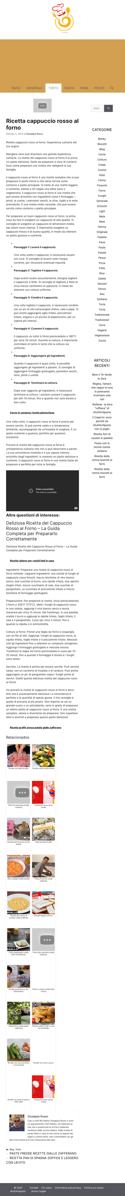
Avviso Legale (38, 1191)
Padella (102, 237)
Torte (53, 88)
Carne (102, 154)
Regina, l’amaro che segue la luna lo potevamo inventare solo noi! (102, 391)
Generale (34, 88)
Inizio (16, 88)
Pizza (102, 263)
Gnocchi (102, 206)
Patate (102, 252)
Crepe (102, 164)
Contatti (34, 1187)
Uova (102, 325)
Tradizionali (102, 319)
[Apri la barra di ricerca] (112, 88)
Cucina (102, 169)
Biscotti (102, 144)
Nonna (102, 226)
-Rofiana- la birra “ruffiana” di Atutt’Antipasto (101, 408)
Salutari (102, 283)
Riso (102, 273)
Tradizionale (102, 314)
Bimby (102, 138)
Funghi (102, 195)
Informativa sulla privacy (68, 1187)
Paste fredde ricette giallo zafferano (43, 1153)
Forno (102, 190)
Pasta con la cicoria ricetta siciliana (102, 447)
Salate (102, 278)
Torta (102, 304)
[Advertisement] (62, 60)
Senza (102, 288)
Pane (84, 88)
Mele (102, 221)
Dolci (102, 175)
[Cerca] (108, 108)
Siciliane (102, 299)
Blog (12, 1149)
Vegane (102, 330)
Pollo (102, 268)
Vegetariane (102, 335)
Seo (102, 294)
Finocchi (102, 185)
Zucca (102, 340)
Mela (102, 216)
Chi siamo (46, 1187)
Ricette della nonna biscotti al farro (102, 460)
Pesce (99, 88)
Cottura (102, 159)
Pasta (69, 88)
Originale (102, 231)
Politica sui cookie (94, 1187)
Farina (102, 180)
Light (102, 211)
